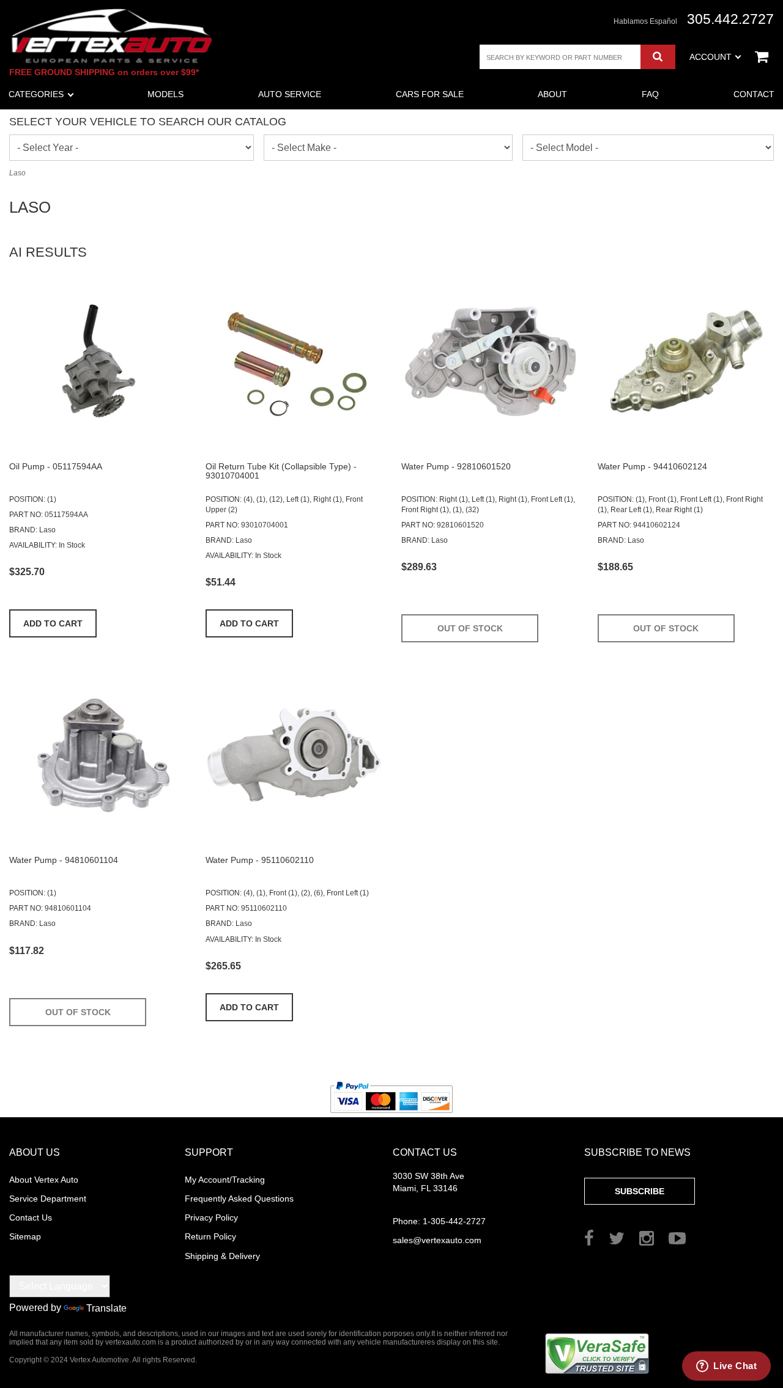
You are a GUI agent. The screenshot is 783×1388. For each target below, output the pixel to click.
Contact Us (30, 1217)
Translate (106, 1308)
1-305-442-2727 (439, 1221)
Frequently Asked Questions (239, 1198)
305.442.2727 (730, 19)
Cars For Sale (430, 94)
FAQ (650, 94)
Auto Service (289, 94)
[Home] (112, 36)
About (552, 94)
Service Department (47, 1198)
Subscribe (639, 1191)
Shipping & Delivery (222, 1256)
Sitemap (25, 1236)
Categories (36, 94)
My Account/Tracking (225, 1179)
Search (657, 57)
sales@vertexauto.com (437, 1240)
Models (165, 94)
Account (710, 57)
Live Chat (735, 1365)
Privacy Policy (211, 1217)
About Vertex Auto (43, 1179)
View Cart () (761, 57)
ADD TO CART (53, 623)
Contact (753, 94)
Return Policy (210, 1236)
